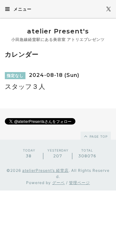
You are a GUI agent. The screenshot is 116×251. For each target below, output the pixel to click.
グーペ (58, 182)
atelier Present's (58, 31)
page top (98, 136)
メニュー (22, 9)
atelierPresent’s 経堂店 (45, 170)
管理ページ (79, 182)
